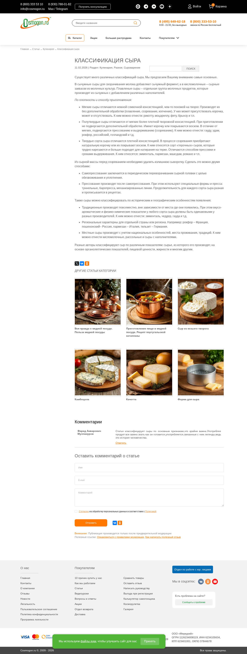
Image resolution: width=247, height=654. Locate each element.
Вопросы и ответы (85, 598)
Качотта (131, 399)
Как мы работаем (85, 583)
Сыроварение (132, 67)
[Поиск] (135, 23)
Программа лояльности (34, 619)
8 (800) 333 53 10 (31, 4)
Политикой (150, 511)
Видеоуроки (82, 593)
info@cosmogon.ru (32, 8)
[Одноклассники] (87, 263)
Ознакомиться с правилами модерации (120, 537)
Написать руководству (137, 588)
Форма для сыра (188, 399)
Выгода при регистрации (138, 593)
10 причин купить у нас (88, 578)
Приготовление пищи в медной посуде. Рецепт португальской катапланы (146, 332)
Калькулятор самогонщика (139, 598)
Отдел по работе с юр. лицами (192, 569)
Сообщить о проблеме (193, 602)
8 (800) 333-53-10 (203, 21)
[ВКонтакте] (82, 263)
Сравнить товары (134, 578)
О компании (27, 588)
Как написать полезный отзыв (163, 537)
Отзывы (24, 593)
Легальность (27, 604)
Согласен (84, 511)
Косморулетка (132, 604)
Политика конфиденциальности (39, 614)
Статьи (79, 588)
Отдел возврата (84, 609)
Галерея (128, 609)
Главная (25, 578)
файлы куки (88, 641)
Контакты (25, 583)
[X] (77, 263)
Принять (150, 641)
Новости (25, 598)
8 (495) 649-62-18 (172, 21)
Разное (118, 67)
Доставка (80, 614)
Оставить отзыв (133, 583)
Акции (78, 604)
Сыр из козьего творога (193, 328)
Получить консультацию (93, 6)
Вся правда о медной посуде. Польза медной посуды (93, 330)
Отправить (91, 523)
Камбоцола (82, 399)
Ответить (121, 442)
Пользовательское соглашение (38, 609)
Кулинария (106, 67)
